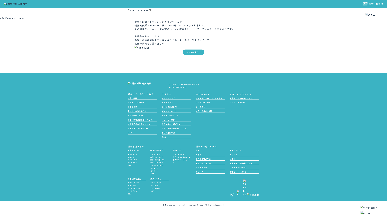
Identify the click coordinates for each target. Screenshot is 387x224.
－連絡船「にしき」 (141, 120)
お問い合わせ (375, 3)
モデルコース (203, 94)
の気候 (132, 107)
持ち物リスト (132, 163)
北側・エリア (156, 165)
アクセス (166, 94)
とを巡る (204, 111)
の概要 (132, 98)
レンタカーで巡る (203, 102)
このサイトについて (238, 167)
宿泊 (198, 150)
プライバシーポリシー (239, 172)
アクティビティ (133, 160)
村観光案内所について (241, 163)
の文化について (135, 188)
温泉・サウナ (156, 179)
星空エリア (154, 168)
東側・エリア (157, 160)
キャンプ (199, 172)
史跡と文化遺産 (134, 179)
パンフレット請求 (237, 102)
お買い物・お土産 (203, 163)
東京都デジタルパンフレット (242, 98)
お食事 (199, 154)
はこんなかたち (136, 102)
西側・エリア (156, 157)
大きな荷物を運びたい (171, 124)
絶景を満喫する (157, 150)
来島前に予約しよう (170, 115)
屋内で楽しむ (178, 150)
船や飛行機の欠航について (139, 124)
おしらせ (233, 154)
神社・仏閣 (132, 186)
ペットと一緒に (168, 120)
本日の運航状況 (168, 132)
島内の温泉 (154, 186)
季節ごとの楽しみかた (137, 111)
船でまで (167, 102)
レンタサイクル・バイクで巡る (209, 98)
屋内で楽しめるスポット (182, 157)
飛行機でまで (169, 107)
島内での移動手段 (203, 159)
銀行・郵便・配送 (135, 115)
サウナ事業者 (155, 188)
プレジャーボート (169, 111)
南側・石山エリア (156, 163)
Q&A (130, 132)
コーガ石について (134, 191)
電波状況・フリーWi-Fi (138, 128)
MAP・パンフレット (240, 94)
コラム (233, 159)
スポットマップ (133, 154)
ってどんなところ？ (141, 94)
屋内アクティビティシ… (182, 160)
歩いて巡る (200, 107)
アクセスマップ (168, 98)
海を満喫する (133, 150)
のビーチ (132, 157)
